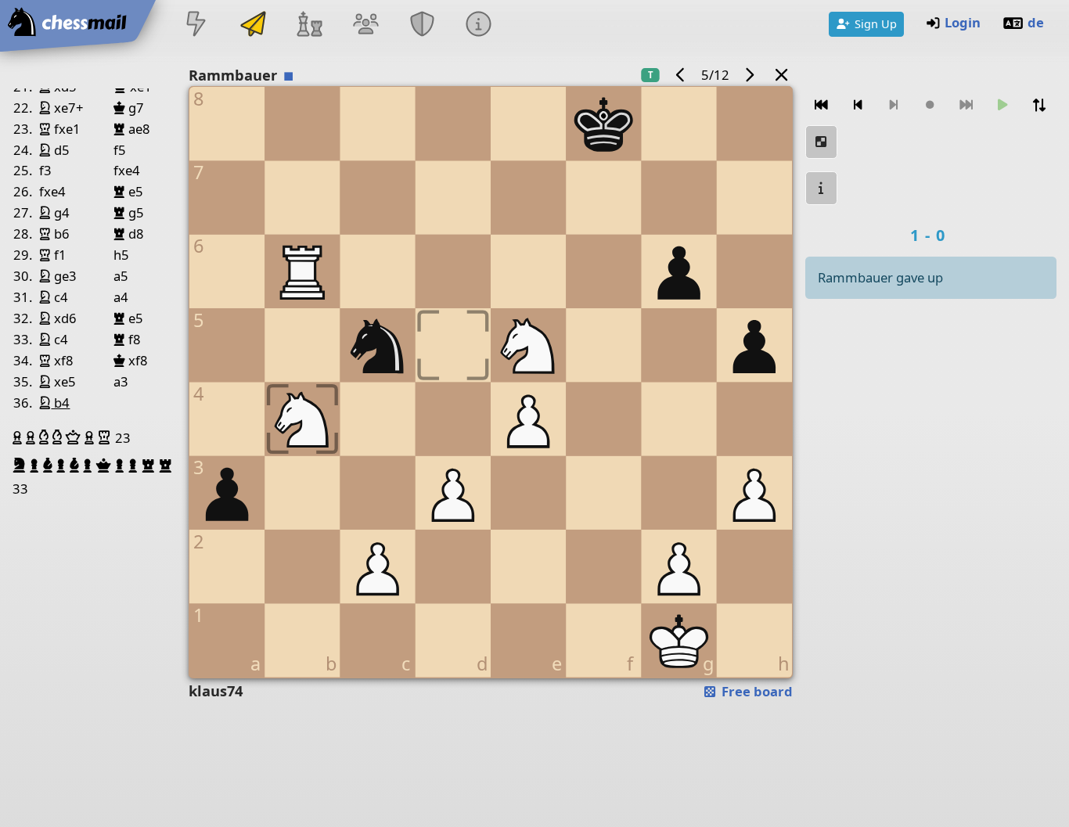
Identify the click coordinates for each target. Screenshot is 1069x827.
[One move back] (857, 105)
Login (963, 22)
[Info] (479, 25)
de (1036, 22)
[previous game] (680, 75)
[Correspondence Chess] (253, 25)
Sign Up (876, 23)
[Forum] (365, 25)
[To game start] (821, 105)
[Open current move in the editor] (821, 142)
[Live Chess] (196, 25)
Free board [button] (755, 691)
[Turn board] (1039, 105)
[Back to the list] (781, 75)
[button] (19, 437)
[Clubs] (422, 25)
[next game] (750, 75)
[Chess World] (309, 25)
